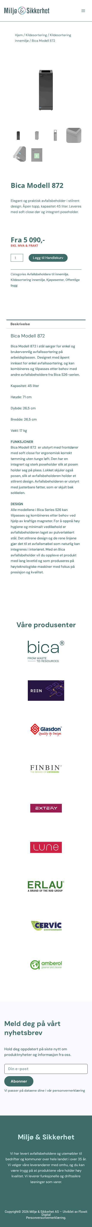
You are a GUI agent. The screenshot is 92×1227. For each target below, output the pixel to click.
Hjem (19, 35)
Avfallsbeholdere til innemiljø (47, 274)
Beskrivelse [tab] (20, 324)
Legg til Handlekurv (48, 257)
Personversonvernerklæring (45, 1218)
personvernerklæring (69, 1090)
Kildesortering (36, 35)
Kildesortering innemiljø (28, 280)
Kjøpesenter (55, 280)
